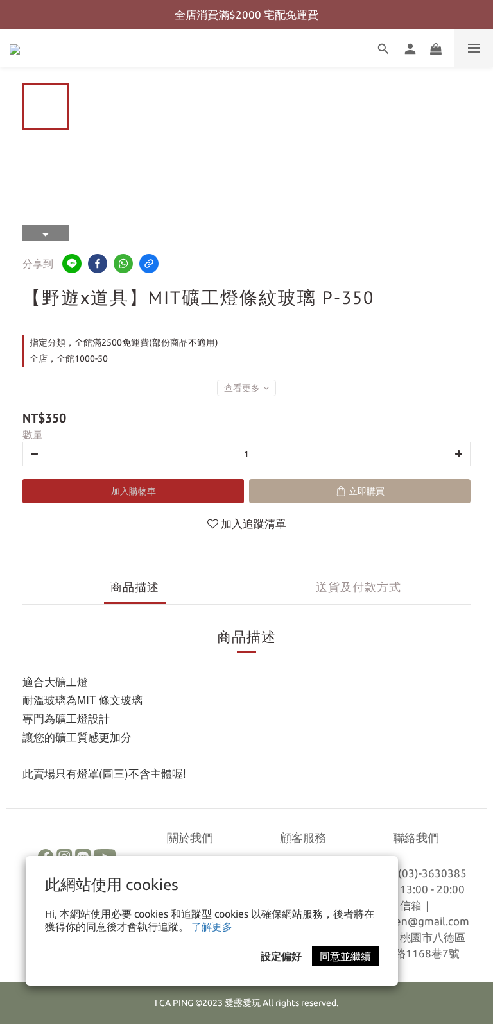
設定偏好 (281, 956)
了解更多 (211, 926)
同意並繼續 (345, 956)
